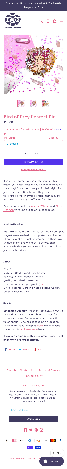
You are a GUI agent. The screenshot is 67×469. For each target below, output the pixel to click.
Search (11, 370)
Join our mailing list (33, 385)
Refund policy (33, 375)
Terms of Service (49, 370)
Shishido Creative (25, 458)
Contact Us (27, 370)
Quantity (53, 137)
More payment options (33, 169)
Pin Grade (9, 137)
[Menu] (61, 20)
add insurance (29, 329)
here (43, 284)
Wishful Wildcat (40, 206)
